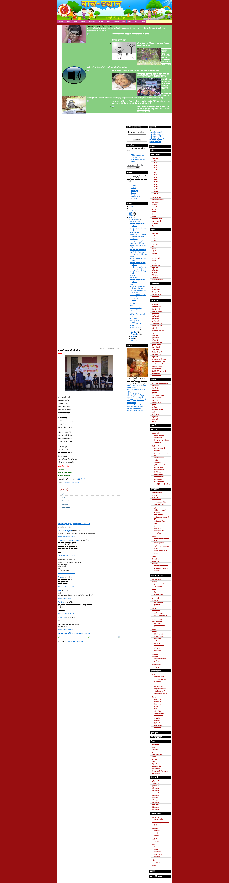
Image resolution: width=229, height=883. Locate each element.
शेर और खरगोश (155, 414)
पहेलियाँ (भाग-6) (155, 800)
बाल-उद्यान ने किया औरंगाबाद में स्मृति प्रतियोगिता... (138, 287)
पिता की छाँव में (157, 718)
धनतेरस (133, 185)
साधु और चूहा (65, 504)
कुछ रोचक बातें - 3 (156, 318)
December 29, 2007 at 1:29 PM (66, 536)
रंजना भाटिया (156, 833)
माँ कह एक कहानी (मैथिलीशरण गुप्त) (160, 771)
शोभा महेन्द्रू (156, 830)
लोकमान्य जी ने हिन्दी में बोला (158, 361)
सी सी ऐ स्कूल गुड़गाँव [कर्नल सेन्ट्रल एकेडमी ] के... (138, 268)
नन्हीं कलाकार (157, 720)
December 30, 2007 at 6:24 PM (66, 573)
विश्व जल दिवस (155, 559)
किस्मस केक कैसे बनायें (157, 311)
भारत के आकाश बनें (158, 515)
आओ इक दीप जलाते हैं (159, 457)
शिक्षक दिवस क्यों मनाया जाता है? (161, 566)
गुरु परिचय (156, 570)
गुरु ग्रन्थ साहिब (155, 598)
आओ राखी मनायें (157, 442)
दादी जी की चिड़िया (66, 508)
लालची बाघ (154, 407)
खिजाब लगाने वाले (156, 289)
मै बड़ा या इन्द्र (155, 296)
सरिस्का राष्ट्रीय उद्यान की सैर (160, 693)
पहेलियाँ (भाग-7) (155, 802)
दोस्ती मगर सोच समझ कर (158, 395)
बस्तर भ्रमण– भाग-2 (158, 686)
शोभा (59, 591)
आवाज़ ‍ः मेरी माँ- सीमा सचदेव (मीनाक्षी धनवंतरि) (135, 402)
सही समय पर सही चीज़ (157, 366)
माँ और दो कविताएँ (135, 327)
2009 (131, 213)
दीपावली (133, 189)
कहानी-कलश (92, 21)
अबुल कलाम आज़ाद (156, 579)
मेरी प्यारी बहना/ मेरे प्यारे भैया (138, 250)
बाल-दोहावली (133, 239)
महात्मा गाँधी (154, 632)
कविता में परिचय (157, 623)
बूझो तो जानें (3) (155, 785)
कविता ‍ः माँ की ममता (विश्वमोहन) (136, 395)
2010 (131, 211)
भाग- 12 (156, 186)
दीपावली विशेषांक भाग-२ (159, 474)
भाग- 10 (156, 182)
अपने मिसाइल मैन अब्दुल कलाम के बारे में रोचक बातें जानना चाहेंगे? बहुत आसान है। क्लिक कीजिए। (153, 75)
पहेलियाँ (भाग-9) (155, 807)
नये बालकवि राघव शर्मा (136, 241)
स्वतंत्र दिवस (155, 508)
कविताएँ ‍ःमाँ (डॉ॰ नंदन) (133, 393)
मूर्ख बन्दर (154, 404)
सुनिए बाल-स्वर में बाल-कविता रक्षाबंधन (162, 440)
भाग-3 (155, 240)
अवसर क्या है (155, 304)
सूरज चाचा (133, 275)
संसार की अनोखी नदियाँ (157, 364)
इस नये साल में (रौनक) (156, 140)
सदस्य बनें (154, 865)
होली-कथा (154, 226)
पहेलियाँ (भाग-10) (156, 809)
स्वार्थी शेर (154, 421)
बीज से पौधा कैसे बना (156, 354)
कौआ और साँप (155, 388)
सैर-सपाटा (154, 674)
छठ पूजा (133, 195)
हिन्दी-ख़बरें (101, 21)
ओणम (153, 214)
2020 (131, 206)
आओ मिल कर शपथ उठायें (159, 510)
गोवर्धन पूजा (134, 191)
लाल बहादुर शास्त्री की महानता (159, 359)
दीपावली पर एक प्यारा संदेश (160, 448)
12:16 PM (81, 479)
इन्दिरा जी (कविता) (158, 586)
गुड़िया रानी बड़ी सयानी (157, 754)
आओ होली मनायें (155, 745)
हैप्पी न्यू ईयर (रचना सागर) (157, 134)
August (133, 336)
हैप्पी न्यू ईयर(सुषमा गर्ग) (156, 132)
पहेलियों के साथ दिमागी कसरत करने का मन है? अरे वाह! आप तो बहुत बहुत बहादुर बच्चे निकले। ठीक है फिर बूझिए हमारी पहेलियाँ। (154, 109)
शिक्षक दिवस (154, 563)
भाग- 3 (155, 165)
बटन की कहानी (155, 349)
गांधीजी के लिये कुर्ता (158, 634)
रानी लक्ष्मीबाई (155, 656)
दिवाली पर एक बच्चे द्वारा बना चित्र (161, 453)
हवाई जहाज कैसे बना (156, 376)
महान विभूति (156, 661)
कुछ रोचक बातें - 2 (156, 316)
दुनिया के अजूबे (155, 337)
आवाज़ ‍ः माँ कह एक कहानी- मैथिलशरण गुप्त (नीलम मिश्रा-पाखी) (136, 398)
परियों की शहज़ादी (156, 768)
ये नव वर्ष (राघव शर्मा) (155, 142)
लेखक (153, 844)
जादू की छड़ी (155, 268)
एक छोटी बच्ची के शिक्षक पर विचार (161, 568)
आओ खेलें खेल (157, 711)
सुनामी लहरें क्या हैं (156, 373)
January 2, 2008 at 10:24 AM (66, 613)
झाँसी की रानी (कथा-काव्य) (158, 199)
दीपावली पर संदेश (157, 450)
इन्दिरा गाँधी (154, 581)
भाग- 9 (155, 179)
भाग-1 (155, 160)
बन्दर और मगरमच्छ (156, 397)
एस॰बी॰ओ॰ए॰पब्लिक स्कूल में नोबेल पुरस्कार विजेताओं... (138, 253)
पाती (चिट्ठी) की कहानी (157, 342)
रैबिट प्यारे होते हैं (65, 501)
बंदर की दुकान (155, 158)
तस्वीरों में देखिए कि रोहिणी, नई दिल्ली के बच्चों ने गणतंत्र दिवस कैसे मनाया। (166, 84)
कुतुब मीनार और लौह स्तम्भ (160, 679)
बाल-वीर (132, 303)
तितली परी (154, 756)
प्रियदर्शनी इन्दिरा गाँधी (159, 584)
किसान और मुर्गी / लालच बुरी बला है (160, 383)
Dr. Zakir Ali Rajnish (65, 531)
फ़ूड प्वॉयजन (155, 277)
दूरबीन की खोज (155, 340)
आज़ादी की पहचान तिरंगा (159, 521)
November (134, 330)
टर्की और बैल (155, 270)
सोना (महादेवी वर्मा (156, 773)
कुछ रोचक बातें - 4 (156, 321)
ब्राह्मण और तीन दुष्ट (156, 402)
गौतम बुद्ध (154, 608)
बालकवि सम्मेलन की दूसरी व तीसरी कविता (138, 296)
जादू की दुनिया (155, 335)
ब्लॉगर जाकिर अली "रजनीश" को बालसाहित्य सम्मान (138, 235)
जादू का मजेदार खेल (156, 333)
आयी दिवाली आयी (157, 462)
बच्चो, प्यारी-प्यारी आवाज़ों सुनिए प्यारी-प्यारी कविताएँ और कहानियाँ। (107, 67)
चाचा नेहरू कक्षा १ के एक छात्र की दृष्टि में (161, 539)
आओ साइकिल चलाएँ (158, 716)
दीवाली (155, 455)
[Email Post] (58, 513)
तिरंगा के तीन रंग (157, 528)
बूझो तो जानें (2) (155, 783)
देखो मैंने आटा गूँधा (158, 725)
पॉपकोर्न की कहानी (156, 347)
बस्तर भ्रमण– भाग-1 (158, 684)
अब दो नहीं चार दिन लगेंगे (157, 279)
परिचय (129, 21)
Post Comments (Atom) (76, 641)
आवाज (75, 21)
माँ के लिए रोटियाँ (157, 723)
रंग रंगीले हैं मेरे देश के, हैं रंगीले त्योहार (162, 484)
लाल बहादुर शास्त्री (156, 664)
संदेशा (132, 305)
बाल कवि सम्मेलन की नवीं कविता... (70, 350)
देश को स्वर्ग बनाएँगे (135, 221)
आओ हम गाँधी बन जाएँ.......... (135, 311)
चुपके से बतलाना (157, 650)
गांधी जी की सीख (155, 328)
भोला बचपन (154, 697)
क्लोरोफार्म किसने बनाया (157, 325)
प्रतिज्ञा (155, 523)
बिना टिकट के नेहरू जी (157, 352)
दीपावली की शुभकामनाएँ (159, 469)
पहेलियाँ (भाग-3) (155, 793)
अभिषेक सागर (62, 618)
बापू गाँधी (155, 641)
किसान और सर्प (155, 385)
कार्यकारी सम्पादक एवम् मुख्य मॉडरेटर (160, 823)
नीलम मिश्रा (156, 825)
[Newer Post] (59, 637)
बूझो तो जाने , (134, 278)
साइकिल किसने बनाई (156, 368)
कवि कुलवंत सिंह (157, 851)
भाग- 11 (156, 184)
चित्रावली (116, 21)
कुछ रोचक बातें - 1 (156, 314)
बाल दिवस (154, 536)
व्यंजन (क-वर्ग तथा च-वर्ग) (138, 156)
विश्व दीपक (61, 602)
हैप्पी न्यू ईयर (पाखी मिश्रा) (157, 136)
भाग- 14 (156, 191)
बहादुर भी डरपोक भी (156, 294)
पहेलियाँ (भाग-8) (155, 805)
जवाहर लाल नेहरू (156, 611)
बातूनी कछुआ (155, 400)
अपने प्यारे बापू (157, 648)
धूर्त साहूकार (154, 272)
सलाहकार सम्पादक (156, 817)
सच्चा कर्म (154, 248)
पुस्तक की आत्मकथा (156, 345)
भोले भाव (155, 708)
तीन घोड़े (64, 497)
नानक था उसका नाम (156, 202)
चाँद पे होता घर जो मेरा (157, 766)
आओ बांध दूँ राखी (158, 437)
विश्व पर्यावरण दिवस (156, 500)
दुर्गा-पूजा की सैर (157, 681)
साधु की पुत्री (155, 419)
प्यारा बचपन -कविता (158, 553)
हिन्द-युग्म (61, 21)
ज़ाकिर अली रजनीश (158, 819)
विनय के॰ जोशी (157, 856)
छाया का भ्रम (155, 244)
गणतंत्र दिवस (155, 495)
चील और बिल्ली (155, 390)
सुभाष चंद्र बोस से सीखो (159, 626)
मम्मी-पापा (154, 761)
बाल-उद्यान (83, 21)
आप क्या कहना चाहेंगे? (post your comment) (74, 524)
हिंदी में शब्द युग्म (134, 232)
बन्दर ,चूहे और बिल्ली (156, 197)
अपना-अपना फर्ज (156, 258)
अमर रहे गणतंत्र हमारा (159, 530)
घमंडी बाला (154, 759)
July (132, 338)
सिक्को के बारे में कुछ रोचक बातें (159, 371)
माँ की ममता (133, 318)
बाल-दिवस (134, 198)
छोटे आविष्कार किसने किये (158, 330)
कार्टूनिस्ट (154, 860)
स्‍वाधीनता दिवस (157, 533)
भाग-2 (155, 238)
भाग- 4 (155, 167)
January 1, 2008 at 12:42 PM (66, 586)
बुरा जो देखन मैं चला (158, 594)
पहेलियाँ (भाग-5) (155, 797)
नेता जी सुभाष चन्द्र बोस (157, 621)
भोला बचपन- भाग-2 (158, 701)
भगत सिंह (154, 629)
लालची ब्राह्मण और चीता (157, 409)
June (133, 341)
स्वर (132, 154)
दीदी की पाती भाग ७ (135, 308)
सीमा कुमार (156, 849)
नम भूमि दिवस (155, 497)
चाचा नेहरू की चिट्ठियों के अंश (160, 550)
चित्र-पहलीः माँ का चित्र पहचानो (136, 410)
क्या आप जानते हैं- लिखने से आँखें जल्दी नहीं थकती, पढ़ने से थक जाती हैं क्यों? (136, 71)
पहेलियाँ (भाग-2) (155, 790)
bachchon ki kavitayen (71, 482)
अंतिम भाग (156, 193)
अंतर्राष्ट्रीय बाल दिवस (157, 492)
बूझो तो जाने (64, 494)
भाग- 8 (155, 177)
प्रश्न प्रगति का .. (135, 321)
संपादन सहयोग (155, 828)
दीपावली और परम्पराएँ (158, 467)
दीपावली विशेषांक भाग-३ (159, 477)
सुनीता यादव (156, 841)
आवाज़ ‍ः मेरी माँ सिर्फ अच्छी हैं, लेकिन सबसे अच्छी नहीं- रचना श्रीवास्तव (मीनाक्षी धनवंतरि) (136, 406)
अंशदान (136, 21)
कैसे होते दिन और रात (157, 323)
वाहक (123, 21)
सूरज (153, 752)
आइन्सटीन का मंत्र (156, 306)
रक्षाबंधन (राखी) (155, 433)
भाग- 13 (156, 189)
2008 (131, 215)
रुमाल (153, 246)
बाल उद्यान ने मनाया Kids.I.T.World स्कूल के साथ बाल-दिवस (161, 546)
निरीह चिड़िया (155, 275)
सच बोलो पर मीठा (156, 265)
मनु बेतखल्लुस (157, 862)
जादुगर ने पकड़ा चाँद (156, 221)
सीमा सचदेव (156, 847)
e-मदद (109, 21)
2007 (131, 217)
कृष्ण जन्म (154, 216)
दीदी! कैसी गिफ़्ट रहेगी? (159, 435)
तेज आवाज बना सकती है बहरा (160, 502)
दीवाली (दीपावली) (155, 446)
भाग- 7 (155, 174)
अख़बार (132, 325)
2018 (131, 208)
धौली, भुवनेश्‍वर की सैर (159, 676)
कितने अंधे (154, 287)
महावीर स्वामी (155, 654)
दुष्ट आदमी (154, 393)
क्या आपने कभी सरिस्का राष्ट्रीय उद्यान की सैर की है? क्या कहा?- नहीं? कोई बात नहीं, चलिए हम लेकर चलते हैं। (166, 56)
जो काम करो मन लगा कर (157, 256)
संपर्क (143, 21)
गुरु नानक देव (155, 600)
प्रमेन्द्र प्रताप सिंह (158, 854)
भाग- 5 (155, 170)
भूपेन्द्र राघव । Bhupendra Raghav (69, 540)
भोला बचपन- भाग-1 (158, 699)
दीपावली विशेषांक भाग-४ (159, 479)
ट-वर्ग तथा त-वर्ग (135, 157)
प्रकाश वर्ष (133, 256)
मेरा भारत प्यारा (157, 512)
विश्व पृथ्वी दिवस (155, 561)
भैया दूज (133, 193)
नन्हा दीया (156, 460)
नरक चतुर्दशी (135, 187)
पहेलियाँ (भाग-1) (155, 788)
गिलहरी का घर (155, 749)
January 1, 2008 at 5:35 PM (65, 598)
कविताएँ (68, 21)
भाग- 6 (155, 172)
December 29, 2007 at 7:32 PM (66, 555)
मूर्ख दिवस (154, 556)
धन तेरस (154, 209)
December (134, 219)
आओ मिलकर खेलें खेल (159, 713)
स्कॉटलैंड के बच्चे (157, 727)
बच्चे (131, 284)
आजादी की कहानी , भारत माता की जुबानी (161, 517)
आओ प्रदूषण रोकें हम (159, 504)
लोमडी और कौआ (156, 412)
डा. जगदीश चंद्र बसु (156, 619)
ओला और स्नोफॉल (156, 309)
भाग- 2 (155, 162)
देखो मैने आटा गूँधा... (136, 323)
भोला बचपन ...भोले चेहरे (137, 243)
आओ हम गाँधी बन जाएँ (159, 646)
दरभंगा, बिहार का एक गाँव (159, 691)
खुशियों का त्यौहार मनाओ (159, 465)
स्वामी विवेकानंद (155, 667)
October (134, 332)
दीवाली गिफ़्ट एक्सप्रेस (159, 481)
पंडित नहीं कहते (155, 292)
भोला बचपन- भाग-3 (158, 704)
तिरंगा (155, 526)
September (135, 334)
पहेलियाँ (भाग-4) (155, 795)
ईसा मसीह (154, 590)
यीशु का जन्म (155, 356)
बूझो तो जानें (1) (155, 781)
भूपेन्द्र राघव (156, 835)
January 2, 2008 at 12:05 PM (66, 629)
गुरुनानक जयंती (135, 196)
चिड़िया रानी (154, 764)
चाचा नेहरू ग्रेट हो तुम (159, 542)
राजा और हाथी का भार (157, 218)
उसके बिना (154, 263)
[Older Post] (119, 637)
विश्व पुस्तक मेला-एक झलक (160, 688)
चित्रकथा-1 (154, 253)
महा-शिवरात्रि (155, 223)
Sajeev (60, 577)
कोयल (153, 747)
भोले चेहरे (156, 706)
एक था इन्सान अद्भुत (158, 636)
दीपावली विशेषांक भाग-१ (159, 472)
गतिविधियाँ (154, 839)
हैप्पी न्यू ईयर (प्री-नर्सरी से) (157, 138)
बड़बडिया (154, 260)
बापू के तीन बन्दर (157, 643)
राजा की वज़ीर (155, 233)
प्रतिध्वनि (154, 251)
